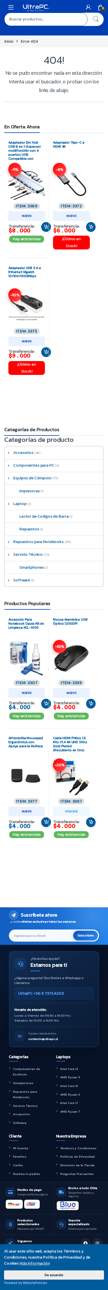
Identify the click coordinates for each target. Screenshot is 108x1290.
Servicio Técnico (28, 554)
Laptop (19, 504)
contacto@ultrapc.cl (43, 1038)
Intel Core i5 (69, 1086)
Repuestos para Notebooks (38, 542)
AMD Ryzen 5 (70, 1094)
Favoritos (19, 1156)
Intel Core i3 (69, 1068)
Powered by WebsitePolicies (25, 1283)
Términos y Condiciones (78, 1148)
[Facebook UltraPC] (85, 1243)
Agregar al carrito (44, 227)
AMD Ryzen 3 (70, 1077)
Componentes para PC (33, 465)
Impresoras (29, 491)
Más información (35, 1263)
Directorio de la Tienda (77, 1165)
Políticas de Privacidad (77, 1156)
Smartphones (31, 567)
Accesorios (23, 453)
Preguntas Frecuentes (77, 1173)
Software (21, 580)
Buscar (96, 19)
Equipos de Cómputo (32, 478)
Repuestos (29, 529)
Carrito (18, 1165)
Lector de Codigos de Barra (43, 516)
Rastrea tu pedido (26, 1173)
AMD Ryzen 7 (70, 1111)
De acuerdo (54, 1275)
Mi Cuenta (20, 1148)
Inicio (9, 41)
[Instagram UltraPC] (97, 1243)
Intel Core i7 (69, 1103)
